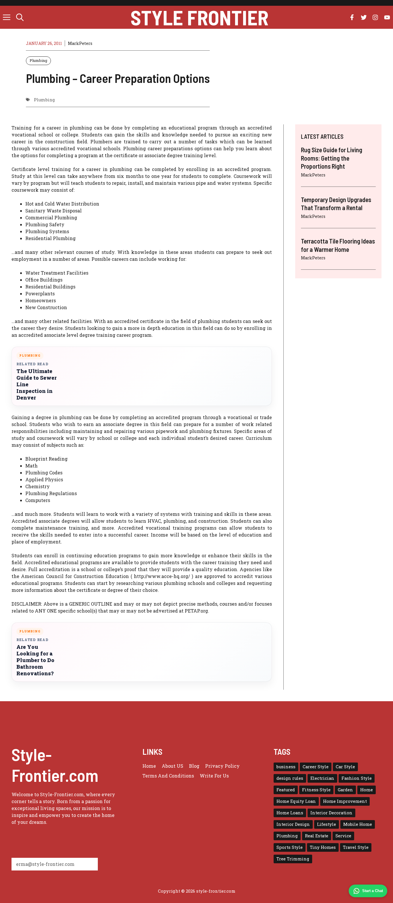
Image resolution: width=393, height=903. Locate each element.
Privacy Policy (222, 766)
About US (172, 766)
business (285, 766)
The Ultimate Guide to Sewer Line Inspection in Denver (36, 384)
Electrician (322, 778)
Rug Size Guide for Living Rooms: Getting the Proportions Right (331, 158)
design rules (289, 778)
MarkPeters (80, 43)
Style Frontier (199, 17)
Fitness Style (316, 789)
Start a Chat (372, 891)
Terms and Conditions (168, 776)
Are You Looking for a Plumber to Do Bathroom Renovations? (35, 660)
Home (149, 766)
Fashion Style (357, 778)
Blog (194, 766)
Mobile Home (357, 824)
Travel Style (356, 847)
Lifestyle (326, 824)
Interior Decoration (331, 812)
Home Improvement (345, 801)
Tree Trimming (292, 859)
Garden (345, 789)
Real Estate (316, 836)
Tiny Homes (323, 847)
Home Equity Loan (296, 801)
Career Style (316, 766)
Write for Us (214, 776)
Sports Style (289, 847)
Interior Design (293, 824)
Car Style (345, 766)
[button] (19, 17)
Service (343, 836)
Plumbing (38, 60)
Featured (285, 789)
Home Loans (289, 812)
